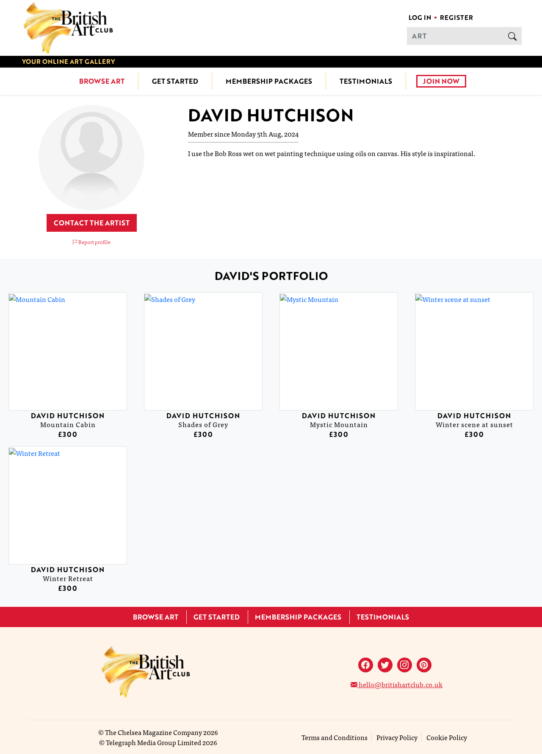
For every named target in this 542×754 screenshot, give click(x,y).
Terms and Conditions (334, 737)
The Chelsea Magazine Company (153, 732)
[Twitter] (385, 665)
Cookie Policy (446, 737)
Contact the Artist (92, 223)
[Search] (512, 36)
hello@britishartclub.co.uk (399, 684)
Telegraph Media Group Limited (153, 742)
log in (420, 17)
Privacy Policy (397, 737)
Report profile (94, 242)
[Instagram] (404, 665)
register (456, 17)
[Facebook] (365, 665)
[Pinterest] (424, 665)
